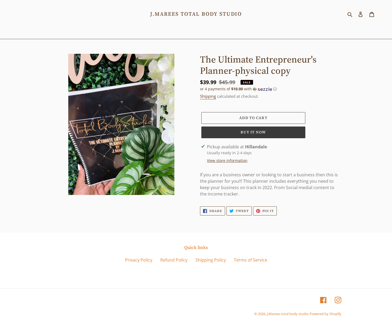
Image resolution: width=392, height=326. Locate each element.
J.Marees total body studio (196, 14)
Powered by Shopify (325, 313)
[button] (238, 89)
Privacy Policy (138, 260)
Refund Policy (173, 260)
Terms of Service (250, 260)
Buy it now (253, 132)
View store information (227, 160)
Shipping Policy (210, 260)
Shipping (208, 96)
